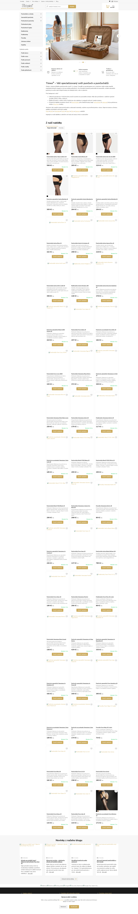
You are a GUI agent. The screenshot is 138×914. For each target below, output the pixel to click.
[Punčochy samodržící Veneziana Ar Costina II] (57, 538)
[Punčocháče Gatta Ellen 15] (57, 230)
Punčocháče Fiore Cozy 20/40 (54, 374)
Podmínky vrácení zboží (105, 893)
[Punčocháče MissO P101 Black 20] (57, 492)
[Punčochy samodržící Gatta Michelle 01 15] (107, 186)
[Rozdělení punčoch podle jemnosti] (81, 850)
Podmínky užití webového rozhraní (70, 893)
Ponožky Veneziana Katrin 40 (104, 506)
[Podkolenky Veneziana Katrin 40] (107, 404)
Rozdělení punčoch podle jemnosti (79, 861)
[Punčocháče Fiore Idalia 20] (82, 316)
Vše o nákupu (35, 1)
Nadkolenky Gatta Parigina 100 (79, 285)
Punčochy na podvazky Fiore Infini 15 (106, 330)
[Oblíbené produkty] (109, 1)
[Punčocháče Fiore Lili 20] (82, 758)
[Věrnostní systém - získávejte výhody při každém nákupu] (56, 850)
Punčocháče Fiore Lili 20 (77, 771)
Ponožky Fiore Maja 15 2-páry (104, 727)
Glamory (77, 111)
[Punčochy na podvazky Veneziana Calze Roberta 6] (57, 714)
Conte (63, 111)
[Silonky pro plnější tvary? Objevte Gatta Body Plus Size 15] (31, 850)
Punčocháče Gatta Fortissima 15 (80, 243)
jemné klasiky (75, 102)
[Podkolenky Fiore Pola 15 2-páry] (107, 583)
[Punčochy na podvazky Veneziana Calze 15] (82, 714)
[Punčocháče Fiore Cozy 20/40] (57, 360)
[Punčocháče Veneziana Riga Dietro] (82, 360)
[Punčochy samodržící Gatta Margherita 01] (82, 186)
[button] (46, 36)
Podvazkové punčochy (27, 21)
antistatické (97, 102)
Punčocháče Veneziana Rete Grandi (56, 639)
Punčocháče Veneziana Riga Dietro (80, 374)
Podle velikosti (25, 63)
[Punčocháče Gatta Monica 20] (82, 143)
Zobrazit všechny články (68, 879)
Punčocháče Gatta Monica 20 (79, 156)
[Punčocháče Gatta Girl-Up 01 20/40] (107, 143)
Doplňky (23, 45)
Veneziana (57, 111)
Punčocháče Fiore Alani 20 (54, 597)
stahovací (104, 102)
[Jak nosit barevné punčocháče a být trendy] (107, 850)
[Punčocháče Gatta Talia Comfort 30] (57, 143)
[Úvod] (31, 6)
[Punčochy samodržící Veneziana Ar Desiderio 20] (57, 670)
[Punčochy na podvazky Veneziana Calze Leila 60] (57, 447)
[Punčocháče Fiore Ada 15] (82, 800)
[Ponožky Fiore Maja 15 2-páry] (107, 714)
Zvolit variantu (57, 170)
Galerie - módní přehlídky (47, 1)
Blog (57, 1)
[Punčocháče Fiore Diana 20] (57, 800)
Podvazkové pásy (26, 24)
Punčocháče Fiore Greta (102, 771)
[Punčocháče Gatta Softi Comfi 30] (57, 272)
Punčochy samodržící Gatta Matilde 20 (57, 199)
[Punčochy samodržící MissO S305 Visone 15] (57, 316)
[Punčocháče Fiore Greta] (107, 758)
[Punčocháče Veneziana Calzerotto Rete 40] (82, 492)
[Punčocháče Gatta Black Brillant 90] (107, 538)
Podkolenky (24, 34)
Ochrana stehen (26, 41)
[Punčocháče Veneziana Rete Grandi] (57, 626)
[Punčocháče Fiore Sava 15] (82, 538)
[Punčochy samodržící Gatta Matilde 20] (57, 186)
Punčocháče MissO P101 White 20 (105, 460)
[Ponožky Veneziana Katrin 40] (107, 492)
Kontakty (22, 1)
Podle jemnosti (25, 60)
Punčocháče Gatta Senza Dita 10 (105, 243)
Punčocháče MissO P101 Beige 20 (80, 460)
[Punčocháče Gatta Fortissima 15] (82, 230)
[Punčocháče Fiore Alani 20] (57, 583)
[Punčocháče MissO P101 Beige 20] (82, 447)
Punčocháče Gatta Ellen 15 (54, 243)
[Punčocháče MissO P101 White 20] (107, 447)
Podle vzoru (24, 56)
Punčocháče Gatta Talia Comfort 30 (56, 156)
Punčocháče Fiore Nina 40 (54, 771)
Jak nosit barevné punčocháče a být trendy (106, 861)
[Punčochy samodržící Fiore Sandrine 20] (107, 670)
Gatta (51, 111)
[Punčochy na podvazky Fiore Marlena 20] (107, 800)
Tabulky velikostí (27, 893)
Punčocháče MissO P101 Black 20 (56, 506)
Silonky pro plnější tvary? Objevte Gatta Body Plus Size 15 (30, 862)
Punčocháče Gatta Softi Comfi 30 (56, 285)
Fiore (47, 111)
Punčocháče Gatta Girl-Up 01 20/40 (105, 156)
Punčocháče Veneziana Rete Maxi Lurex (57, 418)
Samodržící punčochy (27, 17)
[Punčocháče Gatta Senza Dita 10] (107, 230)
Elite (72, 111)
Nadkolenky (24, 31)
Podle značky (25, 67)
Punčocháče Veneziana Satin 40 (80, 418)
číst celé (30, 873)
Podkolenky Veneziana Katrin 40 (105, 418)
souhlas (62, 900)
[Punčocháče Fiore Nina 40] (57, 758)
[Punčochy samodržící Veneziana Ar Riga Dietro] (82, 626)
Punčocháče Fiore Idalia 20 (78, 330)
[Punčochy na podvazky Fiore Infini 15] (107, 316)
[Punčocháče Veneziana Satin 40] (82, 404)
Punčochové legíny (26, 28)
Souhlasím (74, 907)
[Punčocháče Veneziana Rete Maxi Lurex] (57, 404)
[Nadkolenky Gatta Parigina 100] (82, 272)
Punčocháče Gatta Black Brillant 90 (105, 551)
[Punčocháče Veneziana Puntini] (82, 583)
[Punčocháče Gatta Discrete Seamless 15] (107, 272)
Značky (27, 1)
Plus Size (56, 104)
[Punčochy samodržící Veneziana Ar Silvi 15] (107, 360)
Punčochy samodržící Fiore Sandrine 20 (106, 683)
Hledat (72, 6)
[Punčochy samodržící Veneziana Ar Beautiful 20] (107, 626)
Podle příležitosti (26, 70)
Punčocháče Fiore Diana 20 (54, 814)
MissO (68, 111)
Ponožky (23, 38)
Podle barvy (24, 53)
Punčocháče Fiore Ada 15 (78, 814)
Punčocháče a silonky (27, 14)
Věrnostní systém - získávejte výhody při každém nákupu (55, 861)
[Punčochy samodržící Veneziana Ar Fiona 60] (82, 670)
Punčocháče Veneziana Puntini (79, 597)
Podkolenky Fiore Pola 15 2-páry (105, 597)
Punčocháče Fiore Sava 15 (78, 551)
